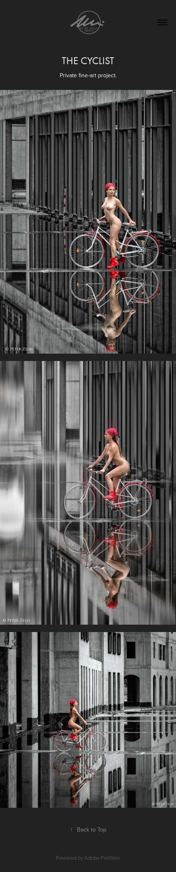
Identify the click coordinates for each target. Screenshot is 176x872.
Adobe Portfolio (102, 857)
